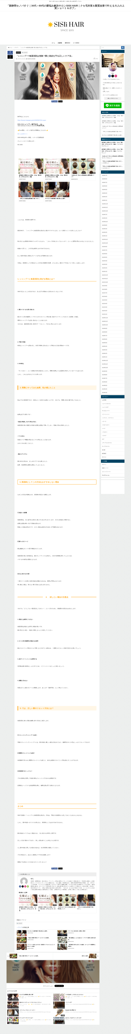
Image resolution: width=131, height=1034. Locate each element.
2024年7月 (104, 214)
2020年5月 (104, 342)
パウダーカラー (105, 424)
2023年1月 (104, 235)
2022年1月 (104, 271)
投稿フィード (105, 468)
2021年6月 (104, 296)
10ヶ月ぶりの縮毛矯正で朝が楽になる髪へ (112, 135)
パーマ (103, 428)
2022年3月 (104, 264)
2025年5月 (104, 189)
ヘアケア (18, 52)
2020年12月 (105, 317)
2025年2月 (104, 196)
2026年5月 (104, 178)
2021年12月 (105, 275)
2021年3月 (104, 307)
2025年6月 (104, 186)
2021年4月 (104, 303)
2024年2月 (104, 218)
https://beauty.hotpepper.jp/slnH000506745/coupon (32, 120)
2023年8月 (104, 225)
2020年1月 (104, 356)
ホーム (53, 42)
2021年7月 (104, 292)
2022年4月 (104, 260)
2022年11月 (105, 239)
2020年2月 (104, 353)
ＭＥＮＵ (104, 457)
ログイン (104, 464)
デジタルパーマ (105, 410)
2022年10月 (105, 243)
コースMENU (76, 42)
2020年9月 (104, 328)
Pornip (108, 157)
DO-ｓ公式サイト (23, 133)
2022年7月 (104, 250)
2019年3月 (104, 392)
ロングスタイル (105, 446)
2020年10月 (105, 324)
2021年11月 (105, 278)
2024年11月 (105, 207)
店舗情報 (60, 42)
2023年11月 (105, 221)
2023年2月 (104, 232)
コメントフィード (106, 471)
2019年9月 (104, 371)
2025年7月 (104, 182)
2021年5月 (104, 300)
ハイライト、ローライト (108, 417)
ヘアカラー (104, 432)
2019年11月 (105, 364)
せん (97, 58)
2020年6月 (104, 339)
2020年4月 (104, 346)
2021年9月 (104, 285)
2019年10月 (105, 367)
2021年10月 (105, 282)
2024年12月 (105, 203)
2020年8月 (104, 332)
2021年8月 (104, 289)
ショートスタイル (106, 403)
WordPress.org (105, 475)
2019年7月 (104, 378)
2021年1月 (104, 314)
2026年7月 (104, 175)
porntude (105, 168)
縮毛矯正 (104, 453)
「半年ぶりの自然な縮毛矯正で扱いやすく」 (112, 131)
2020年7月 (104, 335)
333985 (105, 162)
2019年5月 (104, 385)
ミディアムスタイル (107, 442)
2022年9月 (104, 246)
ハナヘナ (104, 421)
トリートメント (105, 414)
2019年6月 (104, 381)
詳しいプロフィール (113, 98)
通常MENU (67, 42)
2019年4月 (104, 389)
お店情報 (104, 400)
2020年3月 (104, 349)
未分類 (103, 449)
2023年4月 (104, 228)
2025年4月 (104, 193)
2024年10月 (105, 210)
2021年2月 (104, 310)
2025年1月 (104, 200)
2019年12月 (105, 360)
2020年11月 (105, 321)
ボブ (103, 439)
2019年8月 (104, 374)
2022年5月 (104, 257)
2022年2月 (104, 267)
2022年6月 (104, 253)
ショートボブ (105, 407)
